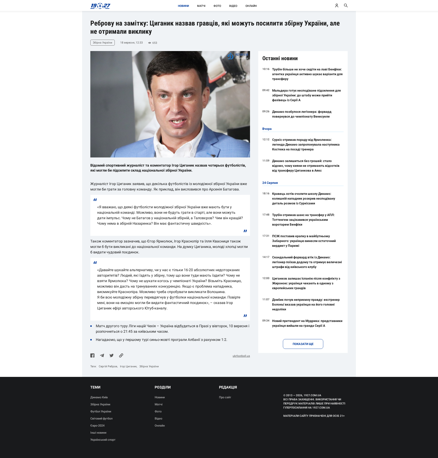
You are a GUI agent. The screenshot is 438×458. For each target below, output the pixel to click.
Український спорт (102, 439)
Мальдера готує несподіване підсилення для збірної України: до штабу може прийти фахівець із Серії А (306, 95)
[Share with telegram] (102, 355)
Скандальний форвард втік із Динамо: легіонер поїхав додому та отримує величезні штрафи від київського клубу (307, 262)
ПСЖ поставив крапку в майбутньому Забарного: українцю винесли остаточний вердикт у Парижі (304, 240)
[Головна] (99, 5)
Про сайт (225, 397)
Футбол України (100, 411)
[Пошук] (346, 5)
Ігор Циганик (128, 366)
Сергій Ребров (108, 366)
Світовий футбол (101, 418)
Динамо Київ (99, 397)
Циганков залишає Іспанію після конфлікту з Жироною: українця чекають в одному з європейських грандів (306, 283)
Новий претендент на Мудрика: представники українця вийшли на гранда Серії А (307, 323)
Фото (217, 6)
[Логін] (337, 5)
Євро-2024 (97, 425)
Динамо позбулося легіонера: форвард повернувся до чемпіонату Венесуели (301, 114)
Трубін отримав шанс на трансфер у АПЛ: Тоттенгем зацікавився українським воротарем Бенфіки (303, 219)
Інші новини (98, 432)
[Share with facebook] (92, 355)
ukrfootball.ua (241, 356)
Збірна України (149, 366)
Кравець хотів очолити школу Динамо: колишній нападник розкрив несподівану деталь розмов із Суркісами (303, 198)
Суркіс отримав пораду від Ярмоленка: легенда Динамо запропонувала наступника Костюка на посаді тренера (306, 144)
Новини (183, 6)
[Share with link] (121, 355)
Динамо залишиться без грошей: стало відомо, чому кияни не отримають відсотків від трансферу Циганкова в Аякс (305, 165)
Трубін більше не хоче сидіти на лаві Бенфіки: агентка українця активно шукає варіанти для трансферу (307, 74)
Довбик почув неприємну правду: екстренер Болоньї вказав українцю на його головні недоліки (306, 304)
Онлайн (251, 6)
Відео (233, 6)
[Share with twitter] (112, 355)
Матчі (201, 6)
